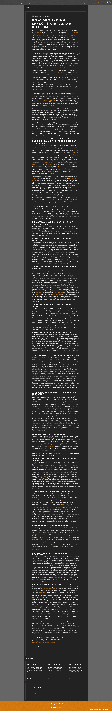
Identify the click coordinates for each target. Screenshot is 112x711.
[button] (84, 3)
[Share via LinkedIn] (39, 647)
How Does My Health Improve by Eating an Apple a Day (77, 663)
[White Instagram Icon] (110, 2)
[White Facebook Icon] (107, 2)
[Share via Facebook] (32, 647)
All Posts (27, 7)
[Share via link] (42, 647)
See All (84, 658)
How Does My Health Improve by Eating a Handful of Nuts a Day (35, 663)
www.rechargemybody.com (56, 707)
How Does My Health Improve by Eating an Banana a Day (56, 663)
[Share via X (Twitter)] (35, 647)
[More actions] (79, 16)
